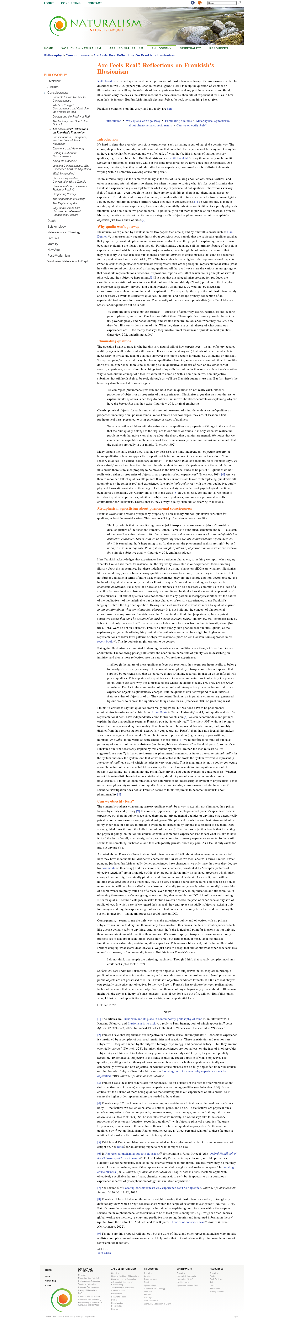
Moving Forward (217, 1291)
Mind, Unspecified (63, 173)
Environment (116, 1294)
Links (212, 1285)
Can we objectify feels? (192, 125)
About (49, 3)
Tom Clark (104, 1252)
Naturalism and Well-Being (89, 1299)
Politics (114, 1300)
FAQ (80, 1293)
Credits (92, 1317)
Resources (218, 48)
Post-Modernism (58, 255)
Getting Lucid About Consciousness (65, 155)
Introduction (113, 121)
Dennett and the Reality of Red (71, 116)
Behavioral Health (118, 1297)
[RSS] (199, 3)
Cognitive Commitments (88, 1287)
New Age (53, 249)
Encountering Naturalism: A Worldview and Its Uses (90, 1304)
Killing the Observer (64, 160)
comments (109, 868)
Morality (52, 244)
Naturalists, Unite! (185, 1279)
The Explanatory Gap (65, 203)
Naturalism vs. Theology (63, 232)
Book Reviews (216, 1279)
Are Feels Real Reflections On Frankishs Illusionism (134, 55)
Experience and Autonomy (68, 148)
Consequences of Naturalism (123, 1279)
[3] (152, 277)
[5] (175, 492)
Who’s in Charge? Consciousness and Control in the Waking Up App (71, 109)
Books (212, 1276)
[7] (180, 739)
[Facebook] (192, 3)
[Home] (91, 26)
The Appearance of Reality (69, 198)
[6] (186, 717)
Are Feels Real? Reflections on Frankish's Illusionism (70, 130)
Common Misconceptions (89, 1296)
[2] (144, 220)
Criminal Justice (118, 1291)
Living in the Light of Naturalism (125, 1276)
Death (51, 220)
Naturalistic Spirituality (186, 1276)
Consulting (71, 3)
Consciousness (78, 55)
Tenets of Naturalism (87, 1284)
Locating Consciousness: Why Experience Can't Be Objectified (72, 167)
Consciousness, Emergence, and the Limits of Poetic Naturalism (70, 140)
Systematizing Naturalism (89, 1281)
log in (236, 1317)
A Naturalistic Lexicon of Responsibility (121, 1283)
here (170, 108)
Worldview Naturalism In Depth (68, 261)
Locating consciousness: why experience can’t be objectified (162, 1188)
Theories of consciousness (188, 1222)
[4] (223, 474)
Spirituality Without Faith (187, 1285)
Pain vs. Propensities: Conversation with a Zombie (69, 180)
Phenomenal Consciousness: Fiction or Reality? (70, 188)
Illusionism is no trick (142, 1023)
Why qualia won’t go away (143, 121)
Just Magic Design (82, 1317)
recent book (105, 641)
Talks (212, 1282)
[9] (138, 811)
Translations (215, 1288)
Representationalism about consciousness (133, 1153)
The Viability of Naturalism (122, 1288)
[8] (119, 794)
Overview (54, 81)
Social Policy (116, 1306)
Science (114, 1309)
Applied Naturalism (126, 48)
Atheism (53, 86)
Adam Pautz (160, 712)
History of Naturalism (87, 1290)
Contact (95, 3)
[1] (196, 201)
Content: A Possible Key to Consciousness (69, 99)
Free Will (53, 238)
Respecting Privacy (64, 194)
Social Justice (117, 1303)
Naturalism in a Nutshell (88, 1278)
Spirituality (190, 48)
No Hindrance (183, 1282)
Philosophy (162, 48)
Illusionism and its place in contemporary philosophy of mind (163, 1019)
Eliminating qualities (178, 121)
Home (48, 48)
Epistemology (56, 226)
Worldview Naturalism (81, 48)
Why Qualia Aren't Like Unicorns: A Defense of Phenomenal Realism (67, 211)
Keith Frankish (107, 81)
